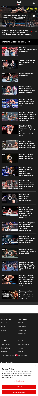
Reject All (19, 386)
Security (20, 351)
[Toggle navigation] (2, 3)
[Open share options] (36, 30)
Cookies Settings (19, 381)
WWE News (22, 323)
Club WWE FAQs (22, 344)
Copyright (4, 351)
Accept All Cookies (19, 392)
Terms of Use (5, 344)
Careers (3, 326)
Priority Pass (22, 333)
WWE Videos (22, 326)
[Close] (36, 366)
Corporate (4, 323)
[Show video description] (31, 30)
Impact (3, 330)
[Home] (19, 3)
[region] (19, 379)
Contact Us (21, 348)
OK (19, 17)
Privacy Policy (5, 348)
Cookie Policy (22, 355)
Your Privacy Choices (5, 355)
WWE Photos (22, 330)
